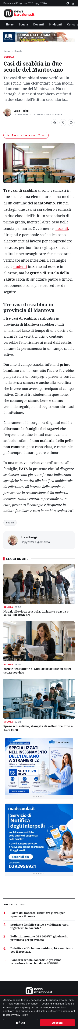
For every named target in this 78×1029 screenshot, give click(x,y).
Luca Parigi (21, 110)
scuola (10, 522)
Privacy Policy (19, 1014)
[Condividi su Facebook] (54, 122)
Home (10, 24)
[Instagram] (73, 3)
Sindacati (55, 24)
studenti (20, 266)
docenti (61, 228)
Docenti (38, 24)
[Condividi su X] (62, 122)
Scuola (23, 24)
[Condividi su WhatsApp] (71, 122)
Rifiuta (20, 1022)
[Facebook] (67, 3)
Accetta (57, 1022)
